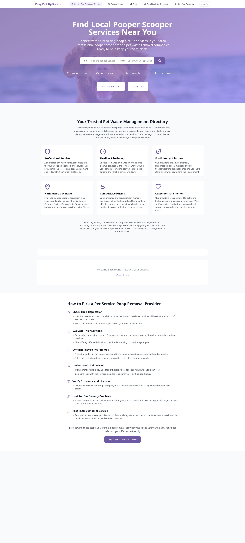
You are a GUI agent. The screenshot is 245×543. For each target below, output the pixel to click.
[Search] (159, 60)
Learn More (138, 86)
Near (122, 60)
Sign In (204, 4)
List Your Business (111, 86)
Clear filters (122, 275)
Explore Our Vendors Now (122, 439)
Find (85, 60)
